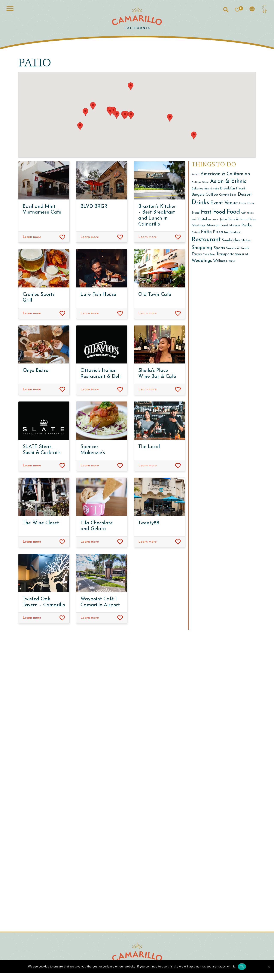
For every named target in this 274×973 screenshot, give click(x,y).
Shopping (202, 247)
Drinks (200, 202)
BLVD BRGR (93, 206)
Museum (234, 225)
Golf (243, 213)
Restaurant (206, 240)
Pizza (218, 232)
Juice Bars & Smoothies (238, 219)
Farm (242, 203)
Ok (242, 966)
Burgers (198, 194)
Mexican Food (217, 225)
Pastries (196, 232)
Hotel (202, 219)
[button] (80, 126)
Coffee (212, 195)
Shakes (245, 240)
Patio (206, 232)
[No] (269, 966)
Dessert (245, 194)
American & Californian (225, 174)
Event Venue (224, 203)
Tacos (197, 254)
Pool (226, 232)
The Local (149, 446)
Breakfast (228, 188)
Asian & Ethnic (228, 181)
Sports (219, 248)
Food (233, 212)
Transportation (228, 254)
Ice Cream (213, 220)
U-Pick (245, 255)
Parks (246, 225)
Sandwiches (231, 240)
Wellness (220, 261)
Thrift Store (209, 255)
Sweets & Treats (237, 248)
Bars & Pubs (211, 189)
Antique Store (200, 182)
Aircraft (195, 174)
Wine (231, 261)
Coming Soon (228, 194)
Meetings (199, 225)
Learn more (32, 237)
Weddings (202, 260)
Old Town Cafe (154, 294)
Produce (235, 232)
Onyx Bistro (35, 370)
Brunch (242, 189)
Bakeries (197, 188)
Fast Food (213, 212)
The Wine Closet (41, 523)
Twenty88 (148, 523)
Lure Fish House (98, 294)
